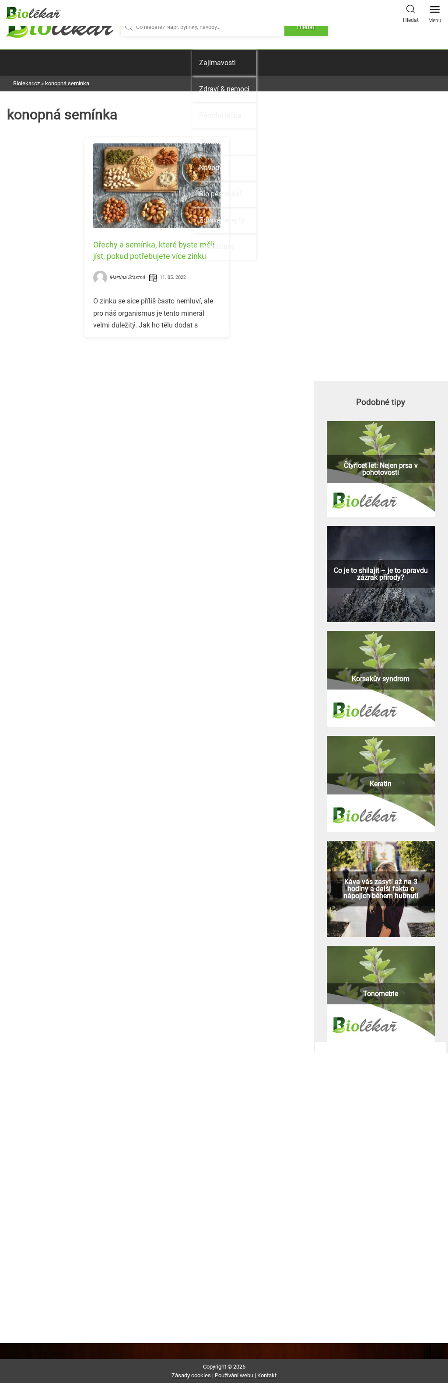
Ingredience (216, 246)
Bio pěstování (220, 194)
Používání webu (234, 1375)
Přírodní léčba (220, 115)
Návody (211, 168)
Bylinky (210, 141)
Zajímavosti (217, 63)
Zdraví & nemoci (224, 89)
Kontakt (266, 1375)
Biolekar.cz (26, 83)
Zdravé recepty (222, 220)
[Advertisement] (157, 405)
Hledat (411, 20)
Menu (434, 20)
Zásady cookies (191, 1375)
